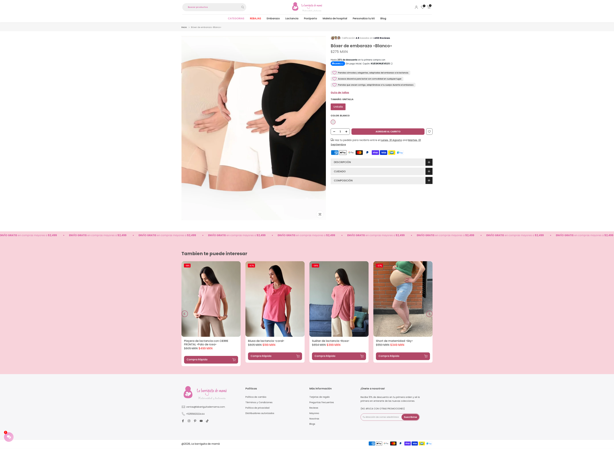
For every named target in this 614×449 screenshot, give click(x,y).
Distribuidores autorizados (259, 413)
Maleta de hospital (335, 18)
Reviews (313, 407)
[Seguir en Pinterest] (195, 421)
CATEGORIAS (236, 18)
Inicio (184, 27)
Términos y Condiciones (258, 402)
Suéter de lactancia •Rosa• (330, 341)
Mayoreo (314, 413)
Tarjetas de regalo (319, 397)
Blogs (312, 424)
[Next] (429, 314)
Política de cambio (255, 397)
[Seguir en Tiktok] (207, 421)
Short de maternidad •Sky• (394, 341)
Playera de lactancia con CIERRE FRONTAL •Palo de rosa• (206, 342)
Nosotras (314, 418)
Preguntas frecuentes (321, 402)
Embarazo (273, 18)
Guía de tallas (340, 92)
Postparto (310, 18)
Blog (383, 18)
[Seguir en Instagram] (189, 421)
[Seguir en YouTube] (201, 421)
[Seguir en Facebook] (182, 421)
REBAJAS (255, 18)
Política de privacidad (257, 407)
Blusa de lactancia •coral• (266, 341)
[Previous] (184, 314)
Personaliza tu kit (364, 18)
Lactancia (291, 18)
